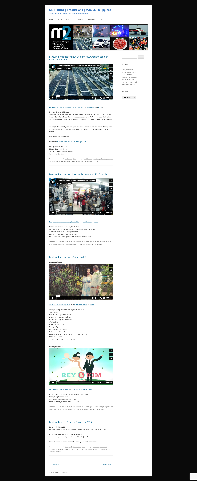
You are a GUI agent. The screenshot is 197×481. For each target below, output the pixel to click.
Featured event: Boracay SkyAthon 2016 (70, 422)
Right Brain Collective (128, 84)
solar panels (71, 161)
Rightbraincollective (80, 305)
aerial (86, 159)
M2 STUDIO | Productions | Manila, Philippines (80, 10)
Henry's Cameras (127, 70)
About (60, 19)
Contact (102, 19)
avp (98, 242)
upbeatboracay (106, 449)
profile (88, 244)
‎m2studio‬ (103, 159)
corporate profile (59, 244)
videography (86, 409)
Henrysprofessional (55, 449)
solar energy (63, 161)
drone (90, 159)
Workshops (91, 19)
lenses (67, 244)
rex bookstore (53, 161)
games (108, 407)
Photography (69, 242)
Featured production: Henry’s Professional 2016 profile (78, 174)
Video (74, 159)
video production (81, 161)
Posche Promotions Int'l (129, 82)
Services (80, 19)
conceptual (102, 407)
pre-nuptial (77, 409)
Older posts (54, 465)
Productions (68, 159)
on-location (61, 409)
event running (104, 447)
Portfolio (69, 19)
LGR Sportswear (127, 75)
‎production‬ (109, 159)
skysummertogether (94, 449)
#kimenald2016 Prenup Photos (59, 389)
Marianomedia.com (128, 79)
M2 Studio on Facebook (129, 77)
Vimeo (100, 107)
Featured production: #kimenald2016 (69, 256)
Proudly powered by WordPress (58, 472)
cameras (102, 242)
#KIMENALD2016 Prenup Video (59, 305)
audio (94, 242)
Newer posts (108, 465)
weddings (93, 409)
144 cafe (95, 407)
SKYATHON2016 (76, 449)
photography (74, 244)
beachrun (96, 447)
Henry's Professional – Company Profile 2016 (64, 222)
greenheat (96, 159)
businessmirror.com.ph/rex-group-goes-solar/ (72, 142)
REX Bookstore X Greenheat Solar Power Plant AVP (66, 107)
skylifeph (84, 449)
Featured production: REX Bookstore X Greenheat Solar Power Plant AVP (78, 58)
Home (51, 19)
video (92, 244)
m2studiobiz (91, 107)
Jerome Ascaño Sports (129, 72)
